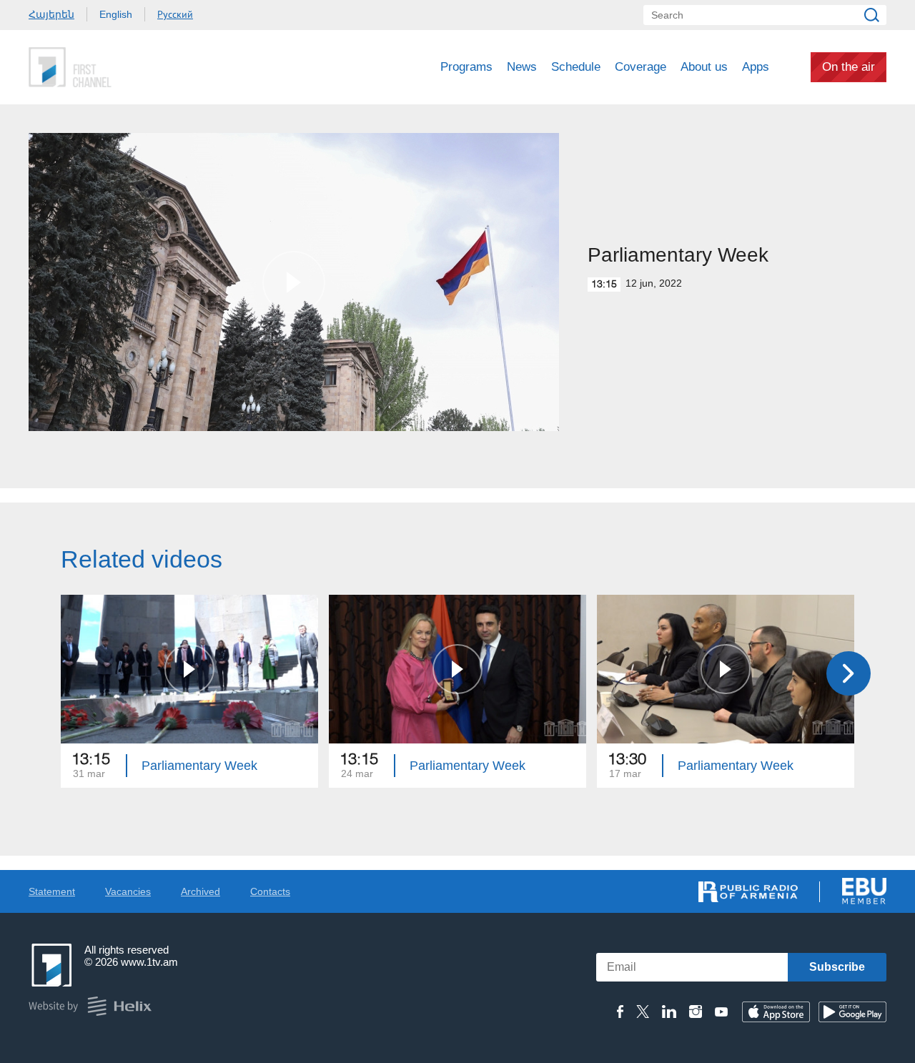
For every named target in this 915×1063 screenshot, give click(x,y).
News (522, 67)
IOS (776, 1012)
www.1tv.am (149, 962)
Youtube (721, 1011)
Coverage (640, 67)
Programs (466, 67)
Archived (200, 891)
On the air (848, 67)
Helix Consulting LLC (90, 1006)
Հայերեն (51, 14)
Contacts (270, 891)
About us (704, 67)
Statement (52, 891)
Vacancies (128, 891)
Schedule (575, 67)
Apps (755, 67)
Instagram (695, 1011)
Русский (175, 14)
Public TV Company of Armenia (129, 67)
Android (852, 1012)
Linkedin (669, 1011)
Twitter (642, 1011)
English (115, 14)
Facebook (620, 1011)
